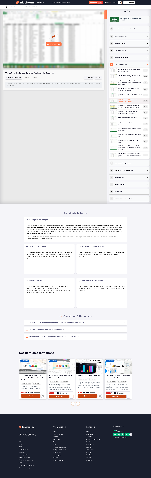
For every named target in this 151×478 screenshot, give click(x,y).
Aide (20, 442)
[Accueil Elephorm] (26, 427)
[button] (73, 403)
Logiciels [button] (90, 427)
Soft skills (55, 457)
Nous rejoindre (23, 455)
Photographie (57, 455)
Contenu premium (53, 44)
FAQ (20, 444)
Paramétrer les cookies (26, 460)
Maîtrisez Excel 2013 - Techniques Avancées (36, 7)
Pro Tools (89, 455)
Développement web (59, 447)
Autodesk (89, 436)
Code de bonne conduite (26, 465)
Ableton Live (90, 444)
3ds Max (88, 457)
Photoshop (89, 434)
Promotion (95, 2)
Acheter (31, 396)
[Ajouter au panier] (43, 396)
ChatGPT (89, 460)
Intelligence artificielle (59, 450)
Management (57, 452)
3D (53, 442)
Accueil (9, 7)
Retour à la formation (14, 77)
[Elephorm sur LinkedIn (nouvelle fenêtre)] (34, 434)
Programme (130, 11)
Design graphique (58, 434)
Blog (20, 462)
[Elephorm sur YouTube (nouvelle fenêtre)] (29, 434)
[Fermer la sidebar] (105, 14)
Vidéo (54, 444)
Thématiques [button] (59, 427)
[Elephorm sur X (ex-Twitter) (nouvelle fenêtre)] (25, 434)
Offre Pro (22, 452)
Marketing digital (58, 460)
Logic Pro (89, 452)
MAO (54, 431)
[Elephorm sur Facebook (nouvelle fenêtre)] (20, 434)
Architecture (56, 436)
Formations (17, 7)
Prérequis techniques (25, 468)
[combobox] (68, 2)
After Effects (90, 450)
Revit (88, 431)
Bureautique (56, 439)
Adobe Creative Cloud (93, 439)
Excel (88, 442)
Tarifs (114, 2)
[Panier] (120, 2)
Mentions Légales (24, 457)
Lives (107, 2)
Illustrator (89, 447)
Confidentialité (23, 449)
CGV (20, 447)
